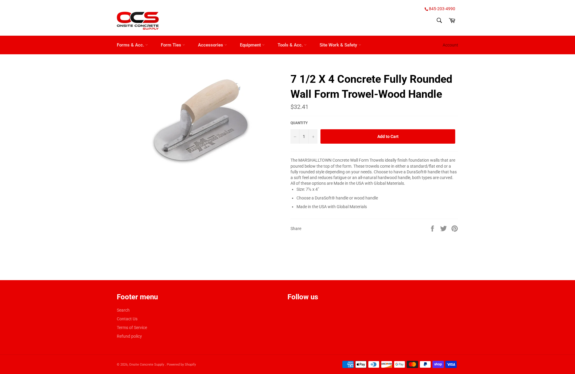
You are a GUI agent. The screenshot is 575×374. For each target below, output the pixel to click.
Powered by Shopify (181, 365)
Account (450, 45)
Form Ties (171, 45)
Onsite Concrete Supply (147, 365)
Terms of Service (132, 327)
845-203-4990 (441, 8)
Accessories (211, 45)
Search (123, 310)
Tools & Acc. (291, 45)
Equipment (251, 45)
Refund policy (129, 336)
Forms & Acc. (131, 45)
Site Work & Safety (339, 45)
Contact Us (127, 318)
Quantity (299, 123)
